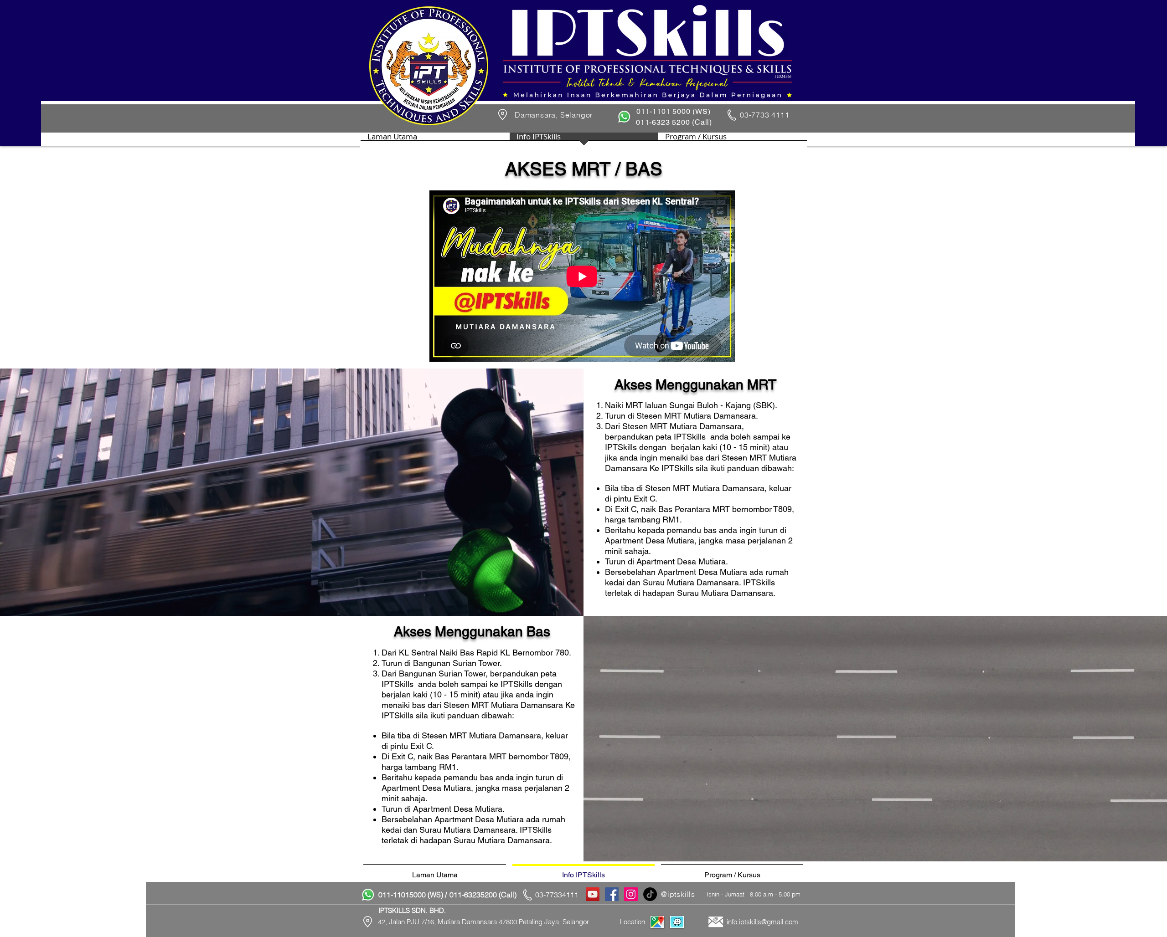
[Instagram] (631, 894)
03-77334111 (556, 894)
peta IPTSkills (681, 436)
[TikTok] (650, 894)
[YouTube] (592, 894)
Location (632, 921)
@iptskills (678, 894)
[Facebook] (612, 894)
